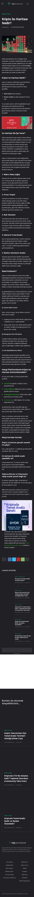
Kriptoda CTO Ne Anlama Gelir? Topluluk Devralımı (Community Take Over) (23, 608)
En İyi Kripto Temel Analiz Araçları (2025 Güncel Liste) (23, 637)
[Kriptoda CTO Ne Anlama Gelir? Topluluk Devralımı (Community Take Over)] (8, 609)
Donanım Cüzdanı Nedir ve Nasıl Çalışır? (22, 579)
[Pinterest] (18, 559)
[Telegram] (15, 855)
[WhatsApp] (23, 559)
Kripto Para (6, 14)
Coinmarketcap (8, 400)
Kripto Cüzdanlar (20, 576)
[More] (27, 559)
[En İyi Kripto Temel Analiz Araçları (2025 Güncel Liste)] (8, 638)
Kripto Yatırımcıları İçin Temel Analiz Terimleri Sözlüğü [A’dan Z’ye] (22, 594)
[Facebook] (10, 559)
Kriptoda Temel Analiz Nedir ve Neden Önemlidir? (22, 622)
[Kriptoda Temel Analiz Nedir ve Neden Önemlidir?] (8, 623)
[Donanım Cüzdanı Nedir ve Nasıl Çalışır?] (8, 580)
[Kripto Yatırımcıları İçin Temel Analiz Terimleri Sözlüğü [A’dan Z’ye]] (8, 594)
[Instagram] (11, 855)
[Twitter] (14, 559)
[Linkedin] (22, 855)
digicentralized (18, 27)
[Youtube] (19, 855)
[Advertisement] (17, 671)
